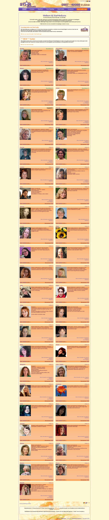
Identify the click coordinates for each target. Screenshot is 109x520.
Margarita (22, 364)
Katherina (58, 265)
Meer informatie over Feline (46, 318)
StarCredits (61, 9)
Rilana (57, 404)
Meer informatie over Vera (47, 140)
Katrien (58, 167)
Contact (32, 9)
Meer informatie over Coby (47, 337)
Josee (57, 88)
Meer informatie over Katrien (82, 179)
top (87, 502)
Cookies (29, 503)
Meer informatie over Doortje (46, 160)
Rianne (58, 463)
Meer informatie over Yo (83, 219)
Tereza (22, 265)
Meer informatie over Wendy (46, 456)
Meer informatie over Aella (47, 298)
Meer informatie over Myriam (46, 475)
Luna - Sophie (59, 364)
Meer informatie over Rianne (82, 475)
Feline (21, 305)
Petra (21, 344)
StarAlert (40, 9)
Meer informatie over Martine (46, 258)
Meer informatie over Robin (47, 100)
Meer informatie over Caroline (46, 436)
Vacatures (71, 9)
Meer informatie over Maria (82, 239)
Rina (57, 423)
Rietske (58, 325)
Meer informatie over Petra (47, 357)
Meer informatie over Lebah (82, 199)
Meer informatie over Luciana (46, 179)
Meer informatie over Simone (46, 219)
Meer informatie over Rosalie (46, 61)
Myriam (22, 463)
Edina (57, 305)
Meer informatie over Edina (82, 318)
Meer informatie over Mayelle (46, 495)
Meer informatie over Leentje (82, 456)
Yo (56, 206)
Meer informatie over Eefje (83, 298)
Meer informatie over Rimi (83, 81)
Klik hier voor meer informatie (27, 34)
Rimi (57, 68)
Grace (57, 344)
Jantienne (58, 384)
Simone (22, 206)
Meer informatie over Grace (82, 357)
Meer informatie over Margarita (46, 377)
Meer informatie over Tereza (46, 278)
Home (24, 9)
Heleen (58, 147)
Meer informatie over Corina (46, 120)
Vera (21, 127)
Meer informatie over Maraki (46, 81)
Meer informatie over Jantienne (82, 396)
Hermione (22, 384)
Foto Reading (50, 9)
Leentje (58, 443)
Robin (21, 88)
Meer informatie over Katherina (82, 278)
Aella (21, 285)
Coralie (22, 226)
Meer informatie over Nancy (82, 258)
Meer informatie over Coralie (46, 239)
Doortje (22, 147)
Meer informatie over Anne (47, 416)
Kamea (58, 127)
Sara (21, 187)
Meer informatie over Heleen (82, 160)
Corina (22, 108)
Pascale (58, 108)
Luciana (22, 167)
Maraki (22, 68)
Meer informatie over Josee (82, 100)
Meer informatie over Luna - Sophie (81, 377)
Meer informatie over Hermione (46, 396)
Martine (22, 246)
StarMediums (56, 509)
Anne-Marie (59, 48)
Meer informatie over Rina (83, 436)
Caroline (22, 423)
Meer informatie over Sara (47, 199)
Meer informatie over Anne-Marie (81, 61)
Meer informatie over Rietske (82, 337)
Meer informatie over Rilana (82, 416)
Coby (21, 325)
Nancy (57, 246)
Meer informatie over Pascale (82, 120)
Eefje (57, 285)
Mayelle (22, 483)
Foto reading (49, 103)
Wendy (22, 443)
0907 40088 (23, 65)
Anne (21, 404)
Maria (57, 226)
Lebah (57, 187)
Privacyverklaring (23, 503)
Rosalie (22, 48)
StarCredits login (82, 9)
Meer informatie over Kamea (82, 140)
